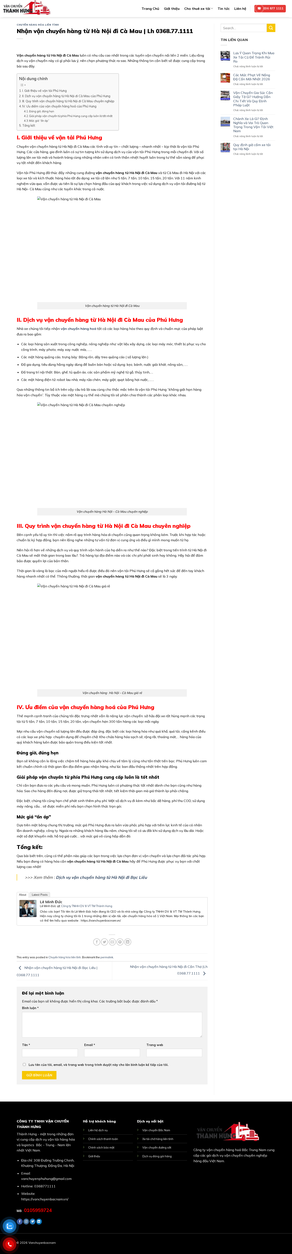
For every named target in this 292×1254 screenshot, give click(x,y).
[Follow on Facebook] (20, 1222)
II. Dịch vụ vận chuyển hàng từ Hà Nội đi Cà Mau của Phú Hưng (66, 96)
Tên (26, 1045)
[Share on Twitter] (104, 941)
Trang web (154, 1045)
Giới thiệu (172, 8)
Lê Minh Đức (51, 901)
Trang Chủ (150, 8)
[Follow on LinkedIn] (39, 1222)
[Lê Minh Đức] (28, 908)
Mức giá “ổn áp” (39, 120)
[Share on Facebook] (96, 941)
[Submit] (271, 28)
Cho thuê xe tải (197, 8)
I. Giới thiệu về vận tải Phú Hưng (44, 91)
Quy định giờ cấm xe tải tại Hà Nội (252, 147)
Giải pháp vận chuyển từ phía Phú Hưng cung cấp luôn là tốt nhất (70, 116)
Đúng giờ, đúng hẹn (41, 111)
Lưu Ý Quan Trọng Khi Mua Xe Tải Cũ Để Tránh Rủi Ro (253, 57)
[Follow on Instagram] (26, 1222)
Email (89, 1045)
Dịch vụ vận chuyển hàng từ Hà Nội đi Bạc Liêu (101, 877)
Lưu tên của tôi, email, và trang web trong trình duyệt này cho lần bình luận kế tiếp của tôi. (98, 1065)
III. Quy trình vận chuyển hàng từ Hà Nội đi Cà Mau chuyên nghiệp (68, 101)
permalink (106, 957)
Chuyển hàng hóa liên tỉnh (38, 24)
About (22, 894)
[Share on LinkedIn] (127, 941)
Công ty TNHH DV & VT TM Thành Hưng (86, 906)
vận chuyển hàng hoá (78, 328)
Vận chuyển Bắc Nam (156, 1130)
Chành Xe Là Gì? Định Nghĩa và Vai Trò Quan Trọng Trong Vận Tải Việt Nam (253, 125)
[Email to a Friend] (112, 941)
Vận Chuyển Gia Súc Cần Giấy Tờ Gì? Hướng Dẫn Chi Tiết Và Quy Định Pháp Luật (253, 99)
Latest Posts (40, 894)
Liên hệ (240, 8)
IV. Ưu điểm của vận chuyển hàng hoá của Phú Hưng (59, 106)
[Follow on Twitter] (32, 1222)
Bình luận (30, 1008)
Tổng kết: (28, 125)
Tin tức (224, 8)
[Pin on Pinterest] (120, 941)
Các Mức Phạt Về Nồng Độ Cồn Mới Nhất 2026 (251, 77)
